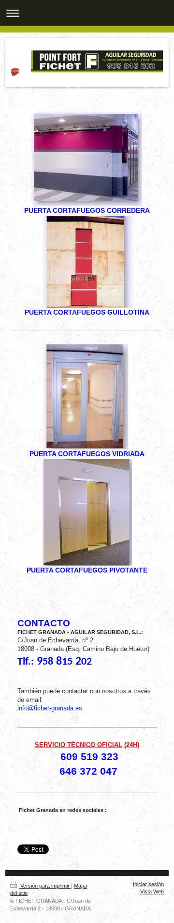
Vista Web (152, 891)
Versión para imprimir (45, 886)
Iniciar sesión (148, 884)
